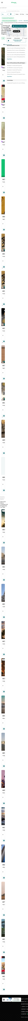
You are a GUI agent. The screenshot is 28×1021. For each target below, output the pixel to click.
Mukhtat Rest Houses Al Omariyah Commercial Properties (16, 74)
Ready (17, 14)
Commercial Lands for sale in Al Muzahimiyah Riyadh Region (16, 52)
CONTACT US (24, 1009)
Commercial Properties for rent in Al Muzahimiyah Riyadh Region (16, 83)
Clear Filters (21, 20)
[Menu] (2, 2)
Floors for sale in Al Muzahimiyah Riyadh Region (16, 54)
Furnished (9, 38)
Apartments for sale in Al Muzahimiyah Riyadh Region (16, 56)
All (3, 38)
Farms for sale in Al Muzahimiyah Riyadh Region (16, 48)
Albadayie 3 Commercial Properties (14, 65)
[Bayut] (14, 2)
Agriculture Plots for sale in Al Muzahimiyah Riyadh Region (16, 50)
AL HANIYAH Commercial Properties (15, 67)
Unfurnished (17, 38)
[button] (5, 14)
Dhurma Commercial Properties (13, 72)
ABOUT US (23, 1001)
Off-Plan (22, 14)
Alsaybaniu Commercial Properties (14, 69)
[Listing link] (3, 65)
